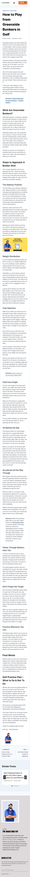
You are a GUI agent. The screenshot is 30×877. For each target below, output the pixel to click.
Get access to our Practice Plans (12, 705)
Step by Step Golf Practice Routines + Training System (14, 100)
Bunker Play (6, 10)
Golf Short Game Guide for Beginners (23, 753)
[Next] (25, 777)
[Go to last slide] (4, 777)
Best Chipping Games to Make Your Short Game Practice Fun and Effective (14, 775)
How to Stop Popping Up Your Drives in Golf (7, 753)
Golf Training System (11, 839)
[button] (14, 2)
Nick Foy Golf (7, 38)
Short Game (13, 10)
